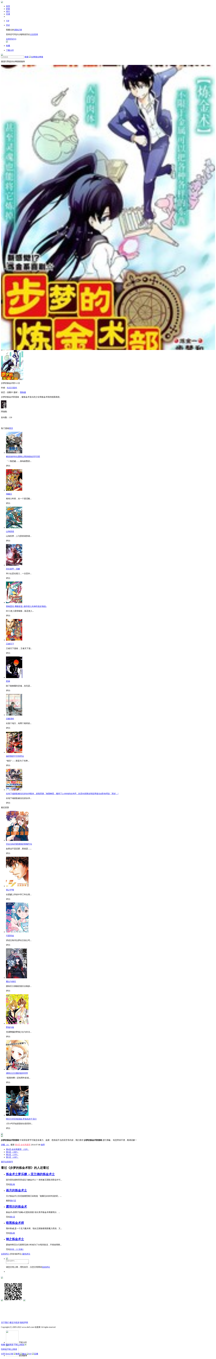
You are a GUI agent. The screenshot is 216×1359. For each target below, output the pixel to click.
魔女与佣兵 (11, 981)
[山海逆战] (14, 527)
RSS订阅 (9, 1354)
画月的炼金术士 (16, 1190)
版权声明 (24, 1322)
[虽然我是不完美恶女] (14, 752)
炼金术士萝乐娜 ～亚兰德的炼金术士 (30, 1174)
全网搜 (40, 57)
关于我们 (5, 1322)
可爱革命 (10, 936)
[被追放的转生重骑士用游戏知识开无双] (14, 453)
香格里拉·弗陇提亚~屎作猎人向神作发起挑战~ (26, 606)
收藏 (3, 1345)
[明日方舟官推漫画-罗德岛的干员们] (17, 1115)
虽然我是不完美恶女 (15, 756)
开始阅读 (10, 1345)
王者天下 (10, 644)
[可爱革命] (17, 932)
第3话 (12, 1152)
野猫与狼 (10, 1027)
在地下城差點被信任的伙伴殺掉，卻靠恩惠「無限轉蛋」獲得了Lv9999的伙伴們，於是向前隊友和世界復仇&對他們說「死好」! (62, 794)
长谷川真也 (12, 388)
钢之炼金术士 (15, 1239)
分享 (3, 1354)
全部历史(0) (11, 39)
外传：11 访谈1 (17, 1249)
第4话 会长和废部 (22, 1145)
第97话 (13, 1201)
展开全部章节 (7, 1162)
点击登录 (34, 34)
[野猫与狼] (17, 1023)
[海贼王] (14, 490)
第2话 (12, 1154)
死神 (8, 681)
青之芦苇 (10, 890)
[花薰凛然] (14, 715)
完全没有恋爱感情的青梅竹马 (19, 844)
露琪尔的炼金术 (16, 1206)
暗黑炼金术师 (15, 1222)
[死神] (14, 677)
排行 (8, 11)
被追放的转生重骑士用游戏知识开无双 (23, 456)
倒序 (43, 1145)
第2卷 (12, 1184)
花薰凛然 (10, 719)
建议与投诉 (15, 1322)
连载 (5, 1145)
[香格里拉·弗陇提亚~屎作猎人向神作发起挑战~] (14, 602)
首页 (8, 6)
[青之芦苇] (17, 886)
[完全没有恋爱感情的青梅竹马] (17, 840)
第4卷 (12, 1233)
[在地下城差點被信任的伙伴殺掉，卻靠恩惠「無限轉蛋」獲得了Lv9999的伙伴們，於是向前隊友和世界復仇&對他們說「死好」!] (14, 790)
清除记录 (18, 30)
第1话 (12, 1157)
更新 (8, 9)
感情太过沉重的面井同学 (17, 1073)
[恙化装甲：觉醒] (14, 565)
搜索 (27, 57)
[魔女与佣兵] (16, 978)
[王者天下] (14, 640)
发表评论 (46, 1267)
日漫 (8, 14)
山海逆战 (10, 531)
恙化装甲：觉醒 (13, 569)
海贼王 (9, 494)
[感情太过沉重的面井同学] (17, 1069)
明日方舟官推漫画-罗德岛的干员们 (21, 1119)
